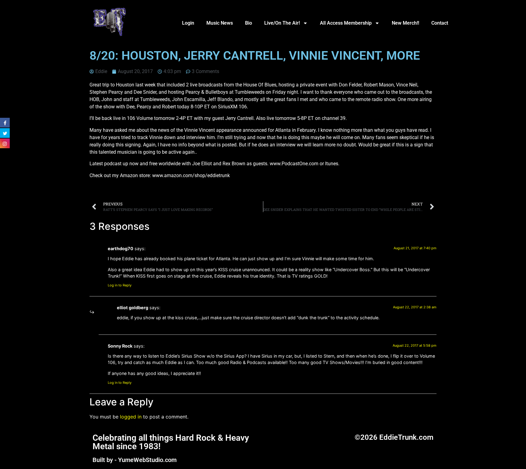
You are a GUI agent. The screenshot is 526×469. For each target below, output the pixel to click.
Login (188, 23)
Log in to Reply (120, 285)
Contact (439, 23)
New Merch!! (405, 23)
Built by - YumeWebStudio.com (135, 460)
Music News (219, 23)
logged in (131, 417)
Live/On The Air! (282, 23)
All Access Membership (346, 23)
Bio (248, 23)
